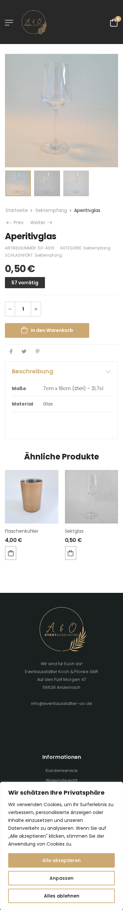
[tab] (61, 371)
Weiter (41, 222)
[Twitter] (24, 351)
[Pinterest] (37, 351)
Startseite (17, 210)
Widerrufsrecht (61, 780)
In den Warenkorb (52, 330)
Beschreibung (32, 371)
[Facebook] (11, 351)
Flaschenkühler (21, 531)
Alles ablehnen (61, 896)
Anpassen (61, 878)
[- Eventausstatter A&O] (33, 22)
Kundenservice (62, 770)
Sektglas (74, 531)
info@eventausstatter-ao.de (61, 703)
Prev (18, 222)
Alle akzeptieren (61, 860)
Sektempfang (51, 210)
